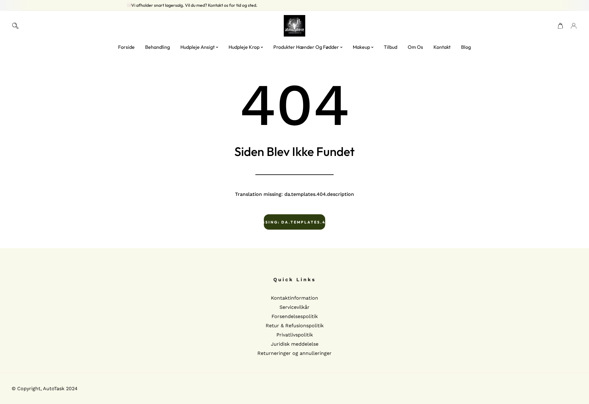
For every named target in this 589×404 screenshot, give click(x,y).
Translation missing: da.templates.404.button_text (294, 222)
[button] (560, 25)
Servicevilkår (294, 307)
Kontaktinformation (294, 298)
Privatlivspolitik (294, 335)
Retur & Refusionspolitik (295, 325)
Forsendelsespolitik (294, 316)
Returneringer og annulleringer (294, 353)
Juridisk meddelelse (294, 344)
